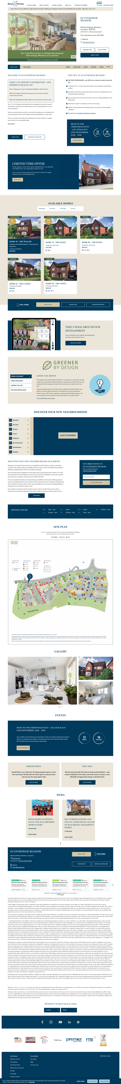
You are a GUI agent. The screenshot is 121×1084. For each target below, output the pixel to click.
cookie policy (32, 1082)
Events (86, 67)
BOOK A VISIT (17, 179)
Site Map (12, 1070)
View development (75, 343)
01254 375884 (102, 50)
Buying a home (57, 5)
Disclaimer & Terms (15, 1059)
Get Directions (16, 858)
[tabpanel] (90, 132)
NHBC (31, 1062)
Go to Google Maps (96, 482)
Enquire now (87, 50)
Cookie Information (15, 1065)
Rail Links (15, 425)
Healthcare (16, 438)
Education (16, 420)
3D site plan (76, 67)
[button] (12, 542)
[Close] (118, 1081)
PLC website (33, 1059)
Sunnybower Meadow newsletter (86, 113)
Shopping (15, 452)
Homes (68, 67)
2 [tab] (62, 707)
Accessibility (13, 1073)
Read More (36, 495)
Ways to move (44, 5)
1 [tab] (59, 707)
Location (93, 67)
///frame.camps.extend (95, 32)
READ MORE (32, 834)
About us (68, 5)
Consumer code (34, 1065)
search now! (91, 9)
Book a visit (95, 55)
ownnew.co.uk (68, 978)
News (108, 67)
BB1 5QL (93, 29)
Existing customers (80, 5)
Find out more (34, 782)
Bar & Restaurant (18, 443)
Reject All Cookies (92, 1081)
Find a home (32, 5)
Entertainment (17, 447)
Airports (15, 429)
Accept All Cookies (104, 1081)
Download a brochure (34, 137)
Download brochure (98, 304)
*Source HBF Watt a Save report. (46, 398)
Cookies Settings (81, 1081)
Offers (101, 67)
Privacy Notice (13, 1062)
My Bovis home (108, 5)
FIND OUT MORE (77, 140)
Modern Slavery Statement (17, 1068)
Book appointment (23, 748)
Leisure (15, 434)
